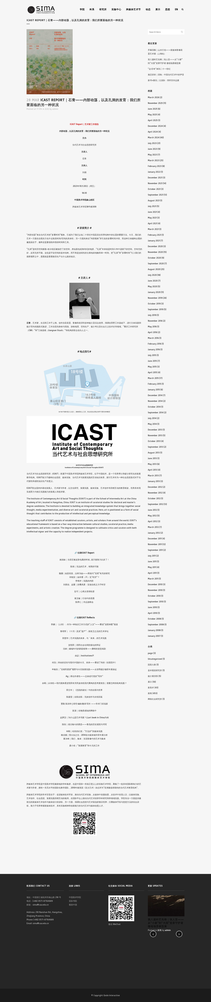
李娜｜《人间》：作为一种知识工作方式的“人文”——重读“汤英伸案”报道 (84, 624)
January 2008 (154, 630)
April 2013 (152, 470)
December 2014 (155, 395)
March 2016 (153, 338)
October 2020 (154, 258)
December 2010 (155, 584)
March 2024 (153, 137)
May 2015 (152, 366)
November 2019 (155, 298)
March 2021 (153, 229)
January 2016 (154, 349)
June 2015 (152, 361)
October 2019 (154, 303)
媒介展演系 (153, 676)
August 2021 (154, 200)
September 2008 (156, 624)
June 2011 (152, 561)
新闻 (47, 109)
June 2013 (152, 458)
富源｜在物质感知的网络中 (84, 710)
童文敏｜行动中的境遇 (84, 598)
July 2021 (152, 206)
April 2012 (152, 521)
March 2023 (153, 160)
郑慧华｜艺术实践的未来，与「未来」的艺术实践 (84, 638)
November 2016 (155, 321)
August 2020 (154, 269)
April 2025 (153, 120)
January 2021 (154, 240)
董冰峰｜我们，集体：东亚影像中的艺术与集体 (84, 738)
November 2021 (155, 183)
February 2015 (154, 384)
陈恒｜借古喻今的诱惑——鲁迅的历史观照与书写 (84, 724)
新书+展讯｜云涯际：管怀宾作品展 (163, 80)
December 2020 (155, 246)
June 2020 (152, 280)
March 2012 (153, 527)
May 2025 (152, 114)
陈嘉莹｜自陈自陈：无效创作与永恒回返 (84, 697)
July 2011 (152, 556)
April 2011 (152, 573)
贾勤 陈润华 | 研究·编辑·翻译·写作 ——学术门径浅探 (84, 703)
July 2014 (152, 418)
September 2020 (156, 263)
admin (55, 109)
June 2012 (152, 510)
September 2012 (155, 504)
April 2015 (152, 372)
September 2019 (155, 309)
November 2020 (155, 252)
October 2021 (154, 189)
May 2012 (152, 515)
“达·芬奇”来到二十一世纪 (159, 69)
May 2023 (152, 154)
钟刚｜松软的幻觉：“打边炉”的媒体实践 (84, 731)
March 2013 (153, 475)
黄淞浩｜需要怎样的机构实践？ (113, 683)
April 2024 (153, 131)
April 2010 (152, 613)
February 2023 (155, 166)
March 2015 (153, 378)
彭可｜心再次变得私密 (84, 591)
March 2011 (153, 578)
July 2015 (152, 355)
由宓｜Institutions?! (84, 655)
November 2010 (155, 590)
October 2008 (154, 619)
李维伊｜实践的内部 (84, 581)
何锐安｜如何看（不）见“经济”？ (84, 577)
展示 (150, 682)
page (150, 653)
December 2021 (155, 177)
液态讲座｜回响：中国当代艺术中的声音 (166, 74)
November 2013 (155, 435)
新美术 (151, 687)
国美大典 (152, 664)
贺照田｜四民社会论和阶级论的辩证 (84, 645)
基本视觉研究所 (155, 670)
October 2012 (154, 498)
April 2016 (152, 332)
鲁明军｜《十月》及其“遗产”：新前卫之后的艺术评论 (84, 631)
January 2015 (154, 389)
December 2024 (155, 126)
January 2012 (154, 533)
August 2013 (154, 452)
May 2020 (152, 286)
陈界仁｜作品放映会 (84, 602)
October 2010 (154, 596)
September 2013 (155, 447)
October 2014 (154, 407)
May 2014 (152, 424)
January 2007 (154, 636)
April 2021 (152, 223)
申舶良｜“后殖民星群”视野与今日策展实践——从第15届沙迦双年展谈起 (84, 669)
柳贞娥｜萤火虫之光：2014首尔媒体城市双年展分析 (84, 735)
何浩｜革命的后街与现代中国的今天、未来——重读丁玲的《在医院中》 (84, 662)
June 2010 (152, 607)
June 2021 (152, 212)
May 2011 (152, 567)
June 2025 (152, 109)
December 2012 (155, 487)
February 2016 (154, 343)
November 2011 (155, 544)
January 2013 (154, 481)
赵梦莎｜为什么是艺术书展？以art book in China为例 (84, 717)
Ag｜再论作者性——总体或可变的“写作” (84, 676)
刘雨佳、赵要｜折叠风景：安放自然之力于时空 (84, 584)
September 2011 (155, 550)
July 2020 (152, 275)
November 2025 (155, 103)
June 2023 (152, 149)
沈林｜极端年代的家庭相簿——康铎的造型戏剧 (84, 648)
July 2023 (152, 143)
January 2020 (154, 292)
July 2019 (152, 315)
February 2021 (154, 235)
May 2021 (152, 217)
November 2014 (155, 401)
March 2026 (153, 97)
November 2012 (155, 492)
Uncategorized (155, 659)
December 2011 (155, 538)
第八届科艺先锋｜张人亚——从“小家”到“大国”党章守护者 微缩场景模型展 (166, 923)
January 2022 (154, 172)
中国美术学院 (75, 897)
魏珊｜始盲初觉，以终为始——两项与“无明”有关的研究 (84, 573)
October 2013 (154, 441)
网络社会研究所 (155, 699)
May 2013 (152, 464)
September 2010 (155, 601)
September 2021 (155, 195)
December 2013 (155, 429)
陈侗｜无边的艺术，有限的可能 (84, 566)
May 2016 (152, 326)
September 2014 (155, 412)
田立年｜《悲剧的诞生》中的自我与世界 (84, 690)
